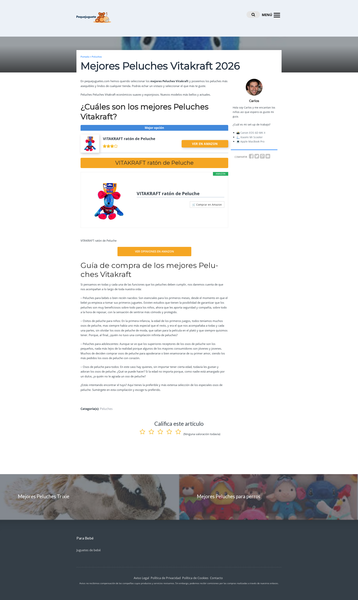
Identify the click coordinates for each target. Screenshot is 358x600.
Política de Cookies (195, 578)
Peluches (97, 56)
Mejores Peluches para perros (228, 496)
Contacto (216, 578)
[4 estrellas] (169, 431)
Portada (85, 56)
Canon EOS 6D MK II (252, 132)
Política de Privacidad (166, 578)
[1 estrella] (142, 431)
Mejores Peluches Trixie (43, 496)
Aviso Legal (141, 578)
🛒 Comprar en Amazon (207, 204)
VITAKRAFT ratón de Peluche (168, 193)
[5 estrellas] (178, 431)
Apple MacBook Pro (252, 141)
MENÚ (267, 15)
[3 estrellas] (160, 431)
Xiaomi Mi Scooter (251, 137)
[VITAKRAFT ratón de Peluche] (108, 201)
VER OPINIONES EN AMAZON (154, 251)
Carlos (254, 101)
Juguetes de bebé (88, 550)
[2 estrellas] (151, 431)
